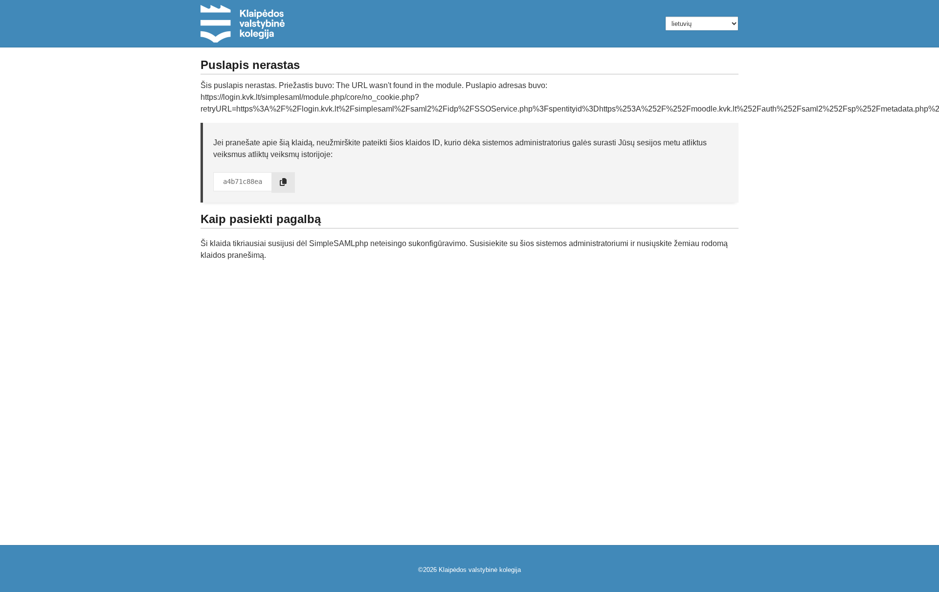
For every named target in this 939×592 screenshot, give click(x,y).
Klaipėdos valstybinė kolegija (480, 569)
